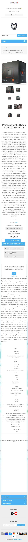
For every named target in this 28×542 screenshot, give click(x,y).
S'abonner (21, 525)
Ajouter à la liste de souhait (13, 248)
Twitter (12, 513)
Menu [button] (4, 41)
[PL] (15, 3)
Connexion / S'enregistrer (13, 8)
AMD (16, 222)
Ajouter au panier (13, 240)
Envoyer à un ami (11, 256)
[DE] (13, 3)
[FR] (17, 3)
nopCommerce (17, 539)
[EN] (11, 3)
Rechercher (22, 35)
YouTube (15, 513)
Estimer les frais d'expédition (13, 244)
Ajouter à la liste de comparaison (11, 253)
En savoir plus (14, 276)
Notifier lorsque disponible (15, 228)
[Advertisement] (14, 478)
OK (14, 273)
